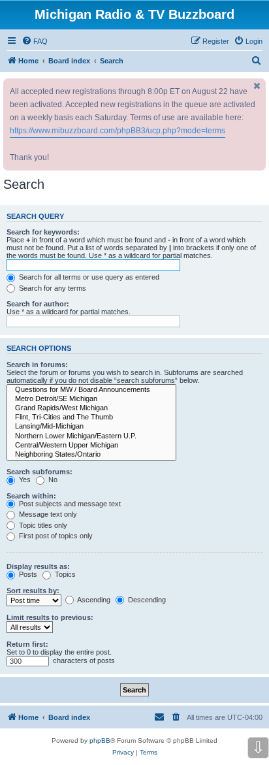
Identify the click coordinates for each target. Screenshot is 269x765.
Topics (64, 574)
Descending (146, 600)
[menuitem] (35, 41)
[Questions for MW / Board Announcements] (91, 390)
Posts (27, 574)
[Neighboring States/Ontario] (91, 454)
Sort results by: (33, 590)
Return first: (27, 644)
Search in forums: (37, 364)
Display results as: (38, 566)
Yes (24, 479)
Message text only (47, 514)
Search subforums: (39, 472)
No (51, 479)
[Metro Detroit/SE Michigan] (91, 399)
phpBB (99, 740)
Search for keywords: (43, 232)
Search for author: (38, 304)
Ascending (93, 600)
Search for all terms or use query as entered (88, 277)
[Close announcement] (257, 86)
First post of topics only (55, 536)
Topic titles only (42, 525)
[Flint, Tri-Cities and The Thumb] (91, 417)
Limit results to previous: (50, 617)
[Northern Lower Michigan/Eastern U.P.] (91, 436)
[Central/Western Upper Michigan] (91, 445)
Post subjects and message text (69, 504)
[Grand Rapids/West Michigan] (91, 408)
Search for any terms (51, 288)
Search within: (31, 496)
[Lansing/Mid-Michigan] (91, 426)
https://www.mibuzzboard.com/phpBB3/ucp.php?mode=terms (117, 130)
